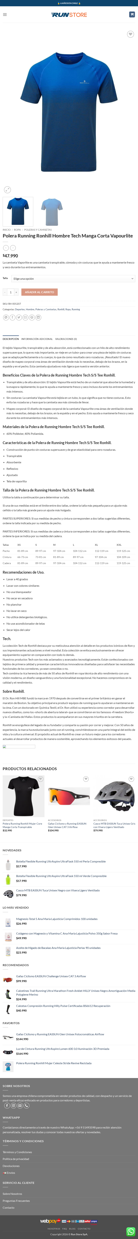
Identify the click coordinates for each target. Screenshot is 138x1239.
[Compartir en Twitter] (19, 317)
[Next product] (6, 248)
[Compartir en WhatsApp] (6, 317)
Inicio (7, 229)
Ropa (17, 229)
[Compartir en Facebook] (12, 317)
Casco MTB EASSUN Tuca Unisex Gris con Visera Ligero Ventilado (114, 825)
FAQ (64, 1228)
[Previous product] (13, 248)
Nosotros (54, 1228)
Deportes (20, 309)
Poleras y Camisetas (38, 229)
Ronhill (61, 309)
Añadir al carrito (39, 292)
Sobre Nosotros (12, 1193)
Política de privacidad (16, 1158)
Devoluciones (11, 1166)
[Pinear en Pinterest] (32, 317)
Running (76, 309)
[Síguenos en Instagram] (14, 1106)
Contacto (8, 1207)
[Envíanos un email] (20, 1106)
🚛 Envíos (9, 1172)
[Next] (128, 112)
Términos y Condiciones (17, 1152)
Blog (72, 1228)
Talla (5, 278)
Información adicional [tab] (37, 339)
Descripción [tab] (11, 339)
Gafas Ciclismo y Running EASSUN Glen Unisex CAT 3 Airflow (67, 825)
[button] (5, 14)
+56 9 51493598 (85, 1127)
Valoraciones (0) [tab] (66, 339)
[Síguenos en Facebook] (7, 1106)
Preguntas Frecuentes (16, 1200)
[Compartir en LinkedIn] (38, 317)
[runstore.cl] (69, 14)
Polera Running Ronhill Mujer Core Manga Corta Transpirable (22, 825)
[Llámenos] (26, 1106)
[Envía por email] (25, 317)
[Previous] (10, 112)
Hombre (30, 309)
